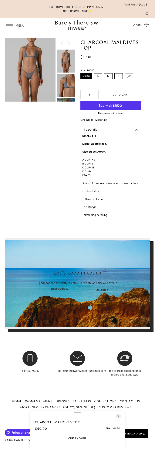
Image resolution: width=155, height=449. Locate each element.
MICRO (86, 76)
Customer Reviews (115, 407)
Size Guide (86, 119)
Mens (47, 401)
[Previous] (62, 42)
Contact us (130, 401)
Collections (105, 401)
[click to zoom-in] (11, 44)
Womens (32, 401)
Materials (101, 119)
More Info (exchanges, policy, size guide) (57, 407)
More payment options (110, 113)
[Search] (147, 13)
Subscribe (102, 289)
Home (17, 401)
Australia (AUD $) (136, 4)
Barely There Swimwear (77, 25)
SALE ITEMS (82, 401)
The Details (89, 129)
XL (129, 76)
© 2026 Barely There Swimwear (22, 440)
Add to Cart (120, 94)
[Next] (69, 42)
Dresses (63, 401)
